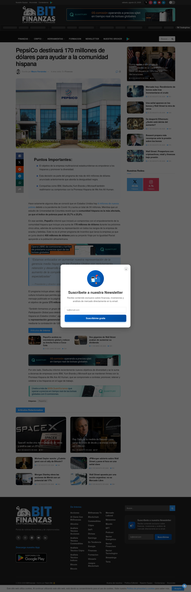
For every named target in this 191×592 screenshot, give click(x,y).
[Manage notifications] (184, 586)
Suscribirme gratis (95, 318)
